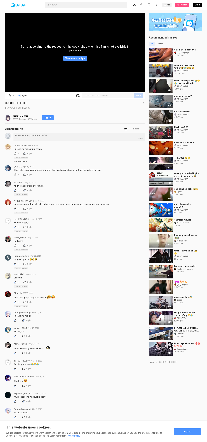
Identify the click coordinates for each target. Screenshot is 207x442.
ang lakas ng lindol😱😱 (186, 189)
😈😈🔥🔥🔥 (180, 281)
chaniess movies (182, 220)
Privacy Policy (73, 436)
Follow (48, 118)
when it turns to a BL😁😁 (185, 252)
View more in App (75, 58)
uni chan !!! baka (182, 111)
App (168, 5)
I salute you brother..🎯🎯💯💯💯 (187, 344)
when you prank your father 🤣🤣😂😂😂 (184, 66)
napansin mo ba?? (183, 96)
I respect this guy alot (185, 266)
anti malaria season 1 (185, 50)
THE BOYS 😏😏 (182, 158)
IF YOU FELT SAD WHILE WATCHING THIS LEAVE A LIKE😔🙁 (186, 329)
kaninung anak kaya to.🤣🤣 (185, 236)
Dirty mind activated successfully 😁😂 (184, 313)
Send (138, 95)
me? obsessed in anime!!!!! (182, 205)
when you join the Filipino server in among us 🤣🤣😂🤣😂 (186, 174)
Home (152, 362)
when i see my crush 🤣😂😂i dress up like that (187, 82)
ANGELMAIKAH (20, 116)
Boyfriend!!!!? (181, 127)
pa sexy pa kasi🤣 (183, 297)
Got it (187, 431)
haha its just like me (184, 142)
